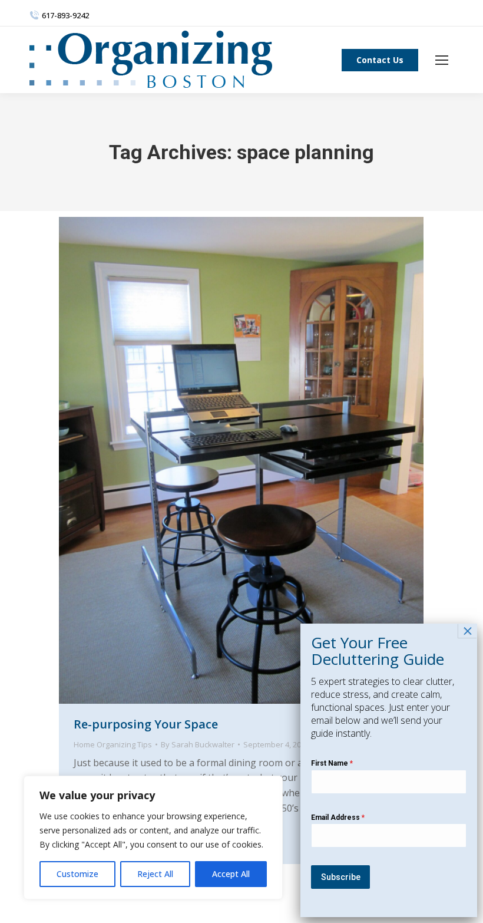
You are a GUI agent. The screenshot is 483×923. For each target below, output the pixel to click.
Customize (77, 873)
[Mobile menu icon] (442, 60)
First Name (332, 763)
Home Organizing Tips (113, 744)
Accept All (231, 873)
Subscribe (340, 877)
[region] (153, 837)
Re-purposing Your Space (146, 724)
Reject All (155, 873)
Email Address (338, 817)
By (197, 744)
